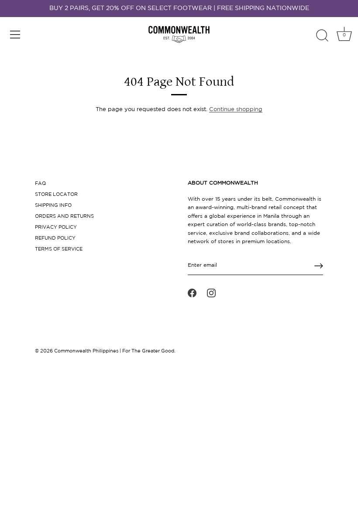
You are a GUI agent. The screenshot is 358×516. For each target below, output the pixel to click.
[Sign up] (318, 265)
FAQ (40, 183)
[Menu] (15, 34)
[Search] (322, 35)
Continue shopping (235, 109)
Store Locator (56, 194)
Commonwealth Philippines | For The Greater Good (114, 351)
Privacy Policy (56, 227)
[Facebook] (192, 293)
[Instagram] (211, 293)
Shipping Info (53, 205)
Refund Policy (55, 238)
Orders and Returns (64, 216)
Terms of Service (59, 249)
